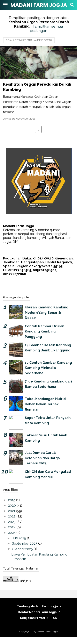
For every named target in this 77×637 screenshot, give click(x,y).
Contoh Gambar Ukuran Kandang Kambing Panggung (44, 331)
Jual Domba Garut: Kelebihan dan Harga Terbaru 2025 (42, 458)
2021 (12, 511)
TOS (54, 618)
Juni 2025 (19, 538)
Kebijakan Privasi (32, 618)
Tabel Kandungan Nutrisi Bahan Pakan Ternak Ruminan (45, 404)
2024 (12, 527)
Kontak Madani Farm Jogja (37, 612)
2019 (12, 500)
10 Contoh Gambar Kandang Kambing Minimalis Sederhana (48, 368)
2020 (12, 505)
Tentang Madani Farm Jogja (37, 606)
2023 (12, 522)
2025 (12, 533)
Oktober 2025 (23, 549)
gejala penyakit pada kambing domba (29, 40)
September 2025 (25, 543)
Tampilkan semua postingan (46, 28)
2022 (12, 516)
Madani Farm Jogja (38, 5)
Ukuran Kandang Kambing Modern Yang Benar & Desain (46, 312)
